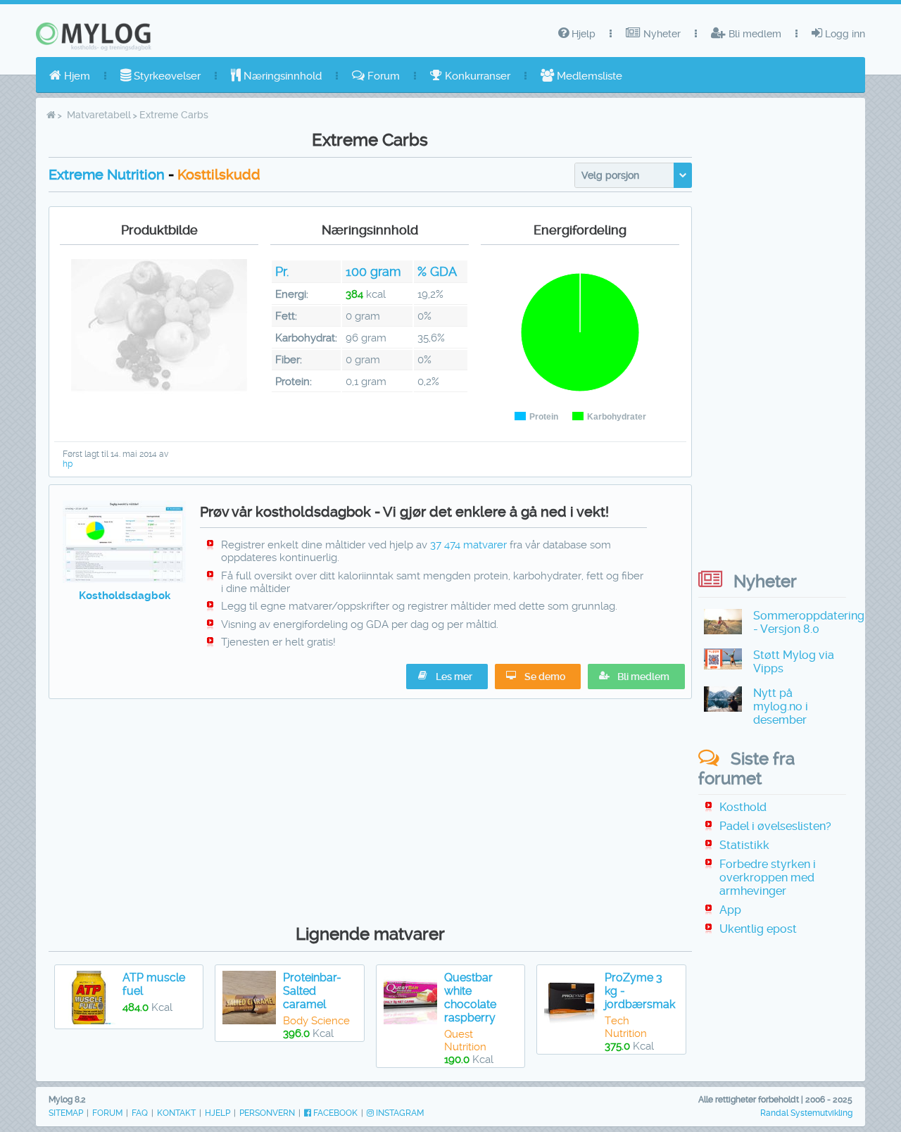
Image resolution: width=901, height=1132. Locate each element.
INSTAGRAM (399, 1113)
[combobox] (633, 175)
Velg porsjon (610, 175)
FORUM (107, 1113)
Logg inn (843, 33)
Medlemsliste (588, 76)
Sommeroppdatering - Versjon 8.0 (808, 622)
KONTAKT (176, 1113)
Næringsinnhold (281, 76)
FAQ (140, 1113)
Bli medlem (753, 33)
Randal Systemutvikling (806, 1113)
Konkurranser (476, 76)
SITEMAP (66, 1113)
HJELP (217, 1113)
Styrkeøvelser (166, 76)
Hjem (75, 76)
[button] (636, 676)
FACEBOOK (334, 1113)
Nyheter (661, 33)
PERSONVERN (267, 1113)
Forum (382, 76)
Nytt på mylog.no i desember (780, 706)
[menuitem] (69, 76)
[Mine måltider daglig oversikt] (124, 579)
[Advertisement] (370, 808)
